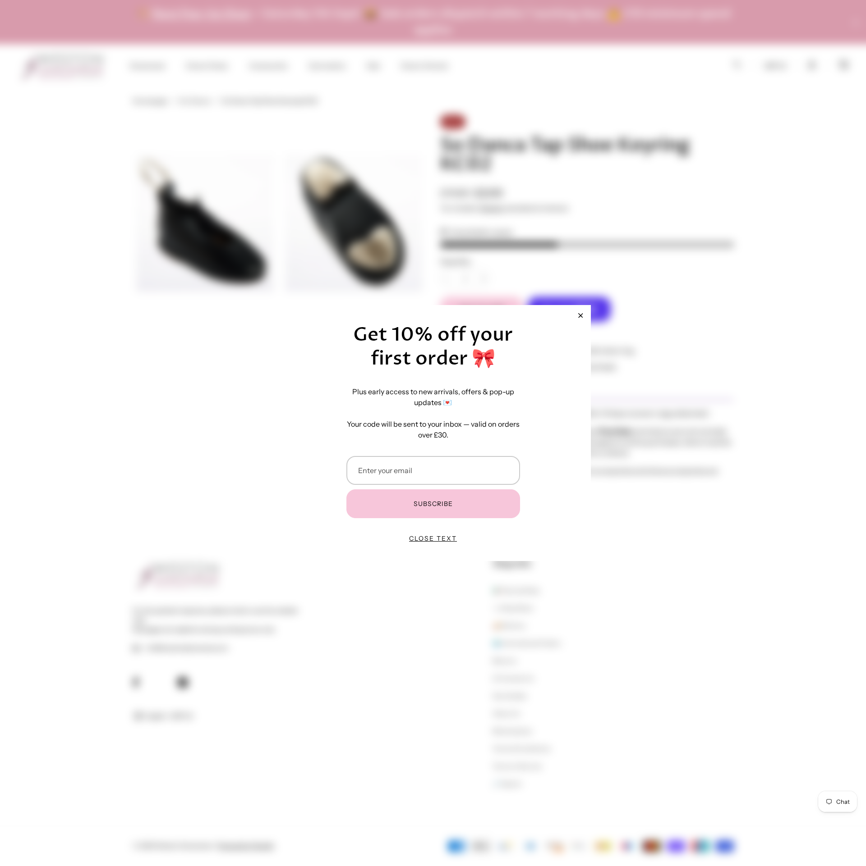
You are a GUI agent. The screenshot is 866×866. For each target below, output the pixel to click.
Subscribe (433, 504)
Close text (433, 538)
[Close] (580, 315)
